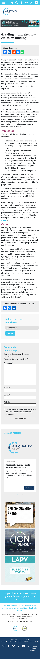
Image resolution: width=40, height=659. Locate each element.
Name (7, 388)
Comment (8, 363)
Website (7, 402)
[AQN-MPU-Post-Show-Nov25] (20, 542)
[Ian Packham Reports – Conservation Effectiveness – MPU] (20, 515)
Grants (4, 220)
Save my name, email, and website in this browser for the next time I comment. (21, 411)
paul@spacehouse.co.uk (29, 614)
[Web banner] (20, 23)
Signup (10, 333)
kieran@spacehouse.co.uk (20, 619)
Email (7, 395)
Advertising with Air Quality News (20, 621)
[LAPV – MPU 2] (20, 569)
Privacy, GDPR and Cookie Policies (32, 648)
